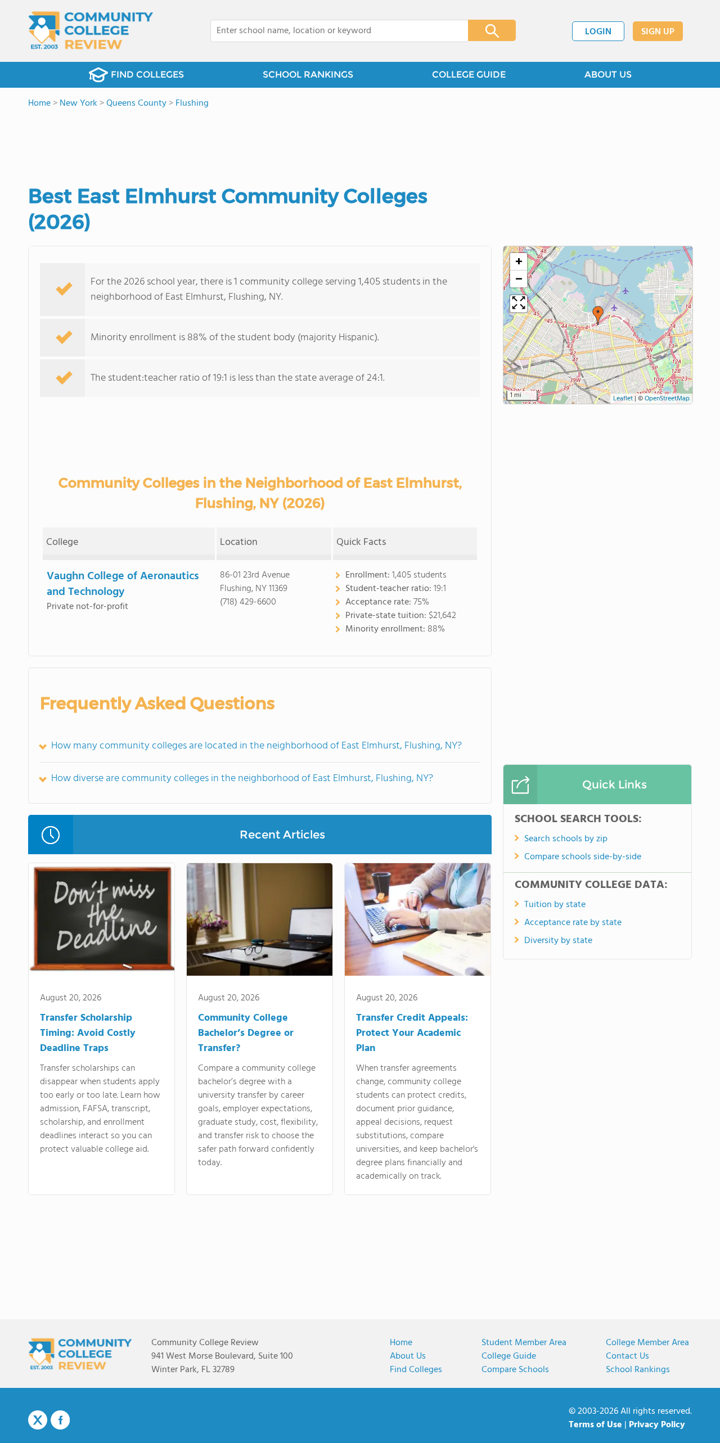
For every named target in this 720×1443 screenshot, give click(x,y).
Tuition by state (555, 905)
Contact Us (627, 1356)
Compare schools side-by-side (582, 857)
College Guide (509, 1356)
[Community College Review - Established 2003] (91, 31)
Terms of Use (595, 1425)
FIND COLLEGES (147, 74)
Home (401, 1343)
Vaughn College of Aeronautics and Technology (123, 584)
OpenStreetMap (667, 398)
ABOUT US (608, 74)
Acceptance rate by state (573, 923)
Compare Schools (515, 1370)
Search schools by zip (566, 839)
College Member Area (647, 1343)
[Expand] (518, 303)
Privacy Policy (657, 1425)
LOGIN (598, 32)
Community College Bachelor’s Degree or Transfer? (246, 1033)
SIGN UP (657, 32)
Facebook (60, 1420)
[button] (598, 315)
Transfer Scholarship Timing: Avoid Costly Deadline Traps (88, 1033)
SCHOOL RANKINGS (308, 74)
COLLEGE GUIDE (469, 74)
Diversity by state (558, 941)
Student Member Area (524, 1343)
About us (408, 1356)
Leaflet (623, 398)
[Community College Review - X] (37, 1420)
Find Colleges (416, 1370)
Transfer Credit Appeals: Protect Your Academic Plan (412, 1033)
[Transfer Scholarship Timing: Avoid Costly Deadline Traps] (101, 921)
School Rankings (638, 1370)
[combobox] (331, 31)
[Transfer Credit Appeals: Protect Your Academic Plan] (417, 921)
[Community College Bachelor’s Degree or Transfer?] (259, 921)
